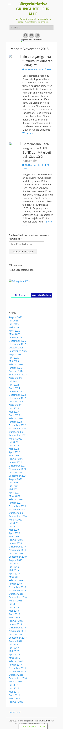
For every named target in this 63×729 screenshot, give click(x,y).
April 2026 (14, 330)
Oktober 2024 (16, 371)
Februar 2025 (16, 364)
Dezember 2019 (17, 546)
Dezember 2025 (17, 340)
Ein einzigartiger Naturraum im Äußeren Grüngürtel (37, 61)
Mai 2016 (14, 691)
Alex (49, 69)
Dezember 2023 (17, 394)
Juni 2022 (14, 445)
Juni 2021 (14, 485)
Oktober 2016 (16, 674)
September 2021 (18, 475)
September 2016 (18, 678)
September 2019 (18, 556)
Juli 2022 (13, 442)
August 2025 (15, 354)
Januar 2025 (15, 367)
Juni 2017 (14, 647)
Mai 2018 (14, 610)
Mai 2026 (14, 327)
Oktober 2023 (16, 401)
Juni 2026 (14, 323)
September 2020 (18, 516)
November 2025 (17, 344)
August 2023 (15, 404)
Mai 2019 (14, 570)
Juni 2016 (14, 688)
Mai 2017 (14, 651)
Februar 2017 (16, 661)
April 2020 (14, 533)
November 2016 (17, 671)
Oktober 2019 (16, 553)
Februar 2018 (16, 620)
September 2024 (18, 374)
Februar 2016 (16, 701)
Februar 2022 (16, 458)
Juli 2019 (13, 563)
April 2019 (14, 573)
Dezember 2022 (17, 425)
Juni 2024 (14, 384)
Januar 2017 (15, 664)
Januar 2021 (15, 502)
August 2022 (15, 438)
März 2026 (14, 334)
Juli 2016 (13, 684)
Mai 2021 (14, 489)
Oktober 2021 (16, 472)
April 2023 (14, 415)
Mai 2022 (14, 448)
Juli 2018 (13, 603)
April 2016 (14, 695)
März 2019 (14, 576)
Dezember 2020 (17, 506)
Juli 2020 (13, 523)
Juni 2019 (14, 566)
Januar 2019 (15, 583)
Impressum (15, 712)
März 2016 (14, 698)
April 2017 (14, 654)
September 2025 (18, 350)
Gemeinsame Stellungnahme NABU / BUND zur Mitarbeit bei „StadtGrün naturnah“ (36, 152)
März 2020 (14, 536)
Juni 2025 (14, 357)
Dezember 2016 (17, 668)
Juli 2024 (13, 381)
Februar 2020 (16, 539)
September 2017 (18, 637)
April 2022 (14, 452)
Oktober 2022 (16, 431)
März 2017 (14, 657)
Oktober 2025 (16, 347)
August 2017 (15, 641)
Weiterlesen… (29, 133)
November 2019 (17, 549)
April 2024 (14, 388)
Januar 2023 (15, 421)
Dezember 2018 (17, 587)
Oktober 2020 (16, 512)
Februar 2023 (16, 418)
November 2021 (17, 469)
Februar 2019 (16, 580)
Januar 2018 (15, 624)
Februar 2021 (16, 499)
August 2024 (15, 377)
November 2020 (17, 509)
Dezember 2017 (17, 627)
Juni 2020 (14, 526)
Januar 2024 (15, 391)
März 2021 (14, 496)
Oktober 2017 (16, 634)
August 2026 (15, 317)
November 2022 (17, 428)
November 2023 (17, 398)
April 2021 (14, 492)
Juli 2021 (13, 482)
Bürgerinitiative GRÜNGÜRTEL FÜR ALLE (33, 9)
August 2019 (15, 560)
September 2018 (18, 597)
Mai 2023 (14, 411)
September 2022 (18, 435)
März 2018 (14, 617)
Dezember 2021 (17, 465)
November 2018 (17, 590)
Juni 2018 (14, 607)
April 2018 (14, 614)
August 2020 (15, 519)
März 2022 (14, 455)
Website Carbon (41, 295)
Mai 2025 (14, 361)
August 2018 (15, 600)
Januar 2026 (15, 337)
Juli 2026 (13, 320)
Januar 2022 (15, 462)
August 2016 (15, 681)
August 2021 (15, 479)
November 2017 (17, 630)
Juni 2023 (14, 408)
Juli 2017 (13, 644)
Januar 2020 (15, 543)
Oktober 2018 (16, 593)
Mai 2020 (14, 529)
